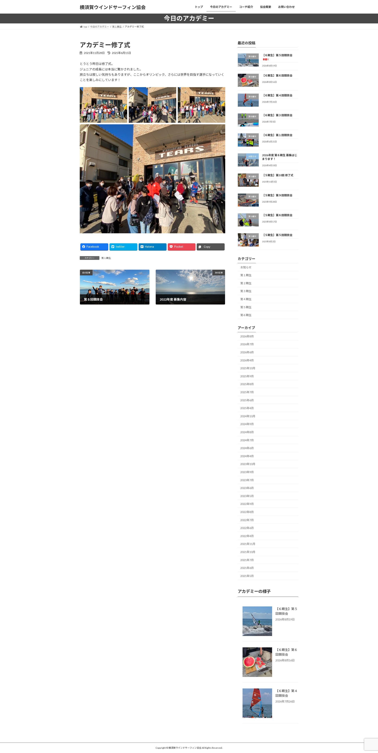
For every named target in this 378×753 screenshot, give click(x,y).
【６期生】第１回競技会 (277, 135)
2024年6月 (247, 448)
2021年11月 (247, 543)
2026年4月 (247, 360)
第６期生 (245, 315)
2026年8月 (247, 336)
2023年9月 (247, 472)
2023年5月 (247, 495)
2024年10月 (247, 416)
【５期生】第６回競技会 (277, 215)
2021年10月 (247, 552)
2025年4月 (247, 408)
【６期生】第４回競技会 (277, 95)
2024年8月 (247, 432)
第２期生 (245, 283)
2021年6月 (247, 567)
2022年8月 (247, 512)
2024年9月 (247, 424)
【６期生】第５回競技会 (286, 611)
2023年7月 (247, 480)
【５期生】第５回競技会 (277, 235)
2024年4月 (247, 456)
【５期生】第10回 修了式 (277, 175)
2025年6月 (247, 400)
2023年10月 (247, 464)
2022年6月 (247, 528)
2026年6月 (247, 352)
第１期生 (106, 258)
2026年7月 (247, 344)
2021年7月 (247, 559)
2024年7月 (247, 440)
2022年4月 (247, 535)
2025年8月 (247, 384)
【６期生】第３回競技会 (277, 115)
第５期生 (245, 307)
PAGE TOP (366, 726)
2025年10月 (247, 368)
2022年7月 (247, 519)
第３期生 (245, 291)
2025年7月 (247, 392)
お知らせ (245, 267)
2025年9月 (247, 376)
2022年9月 (247, 504)
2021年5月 (247, 575)
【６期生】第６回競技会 (277, 75)
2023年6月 (247, 488)
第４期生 (245, 299)
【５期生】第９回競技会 (277, 195)
